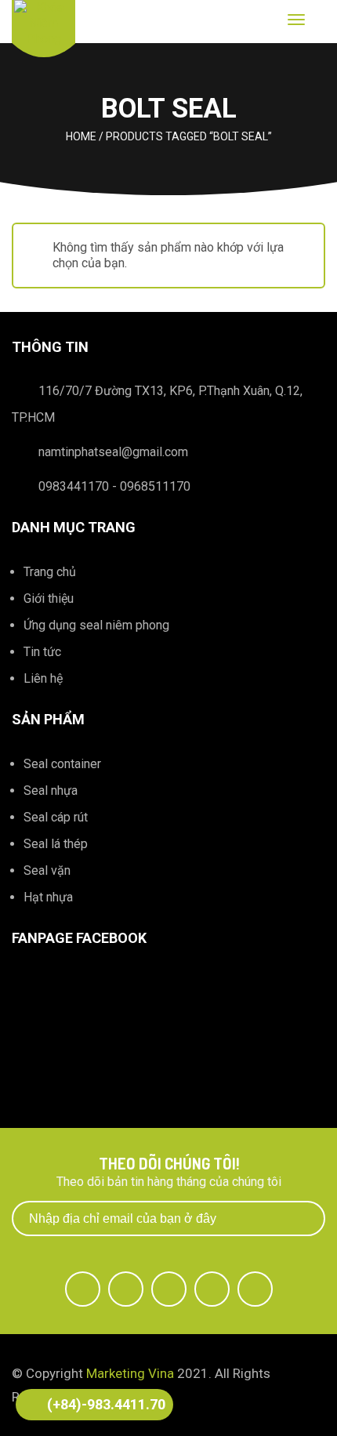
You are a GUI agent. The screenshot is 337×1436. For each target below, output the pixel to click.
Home (81, 136)
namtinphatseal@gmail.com (113, 451)
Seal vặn (47, 870)
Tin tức (42, 651)
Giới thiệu (49, 598)
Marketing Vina (130, 1373)
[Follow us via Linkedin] (212, 1289)
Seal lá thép (56, 843)
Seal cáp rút (56, 817)
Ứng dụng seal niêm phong (96, 625)
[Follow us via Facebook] (82, 1289)
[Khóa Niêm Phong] (43, 22)
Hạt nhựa (48, 897)
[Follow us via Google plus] (169, 1289)
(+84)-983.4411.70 (106, 1404)
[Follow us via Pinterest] (255, 1289)
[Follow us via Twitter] (125, 1289)
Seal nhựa (51, 790)
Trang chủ (50, 571)
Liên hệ (43, 678)
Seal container (62, 763)
